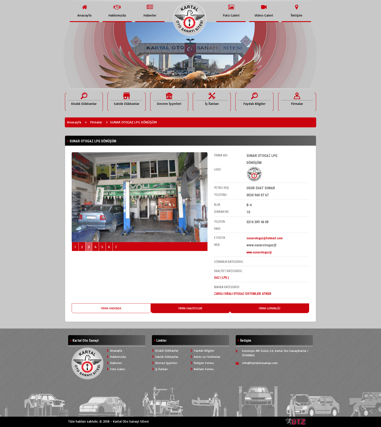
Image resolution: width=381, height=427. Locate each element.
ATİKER (266, 293)
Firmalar (96, 122)
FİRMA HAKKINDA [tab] (111, 308)
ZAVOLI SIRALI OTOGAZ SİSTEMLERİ (237, 293)
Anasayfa (74, 122)
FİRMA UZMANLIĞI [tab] (269, 308)
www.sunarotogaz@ (259, 252)
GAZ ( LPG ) (221, 277)
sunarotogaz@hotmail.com (265, 238)
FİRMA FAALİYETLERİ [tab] (190, 308)
